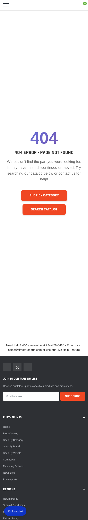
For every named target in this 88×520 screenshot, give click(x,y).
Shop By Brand (11, 446)
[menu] (6, 5)
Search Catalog (44, 209)
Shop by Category (44, 195)
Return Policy (10, 498)
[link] (7, 367)
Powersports (10, 479)
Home (6, 426)
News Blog (9, 472)
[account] (72, 5)
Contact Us (9, 459)
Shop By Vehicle (12, 453)
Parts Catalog (10, 433)
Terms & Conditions (14, 505)
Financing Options (13, 466)
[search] (16, 5)
